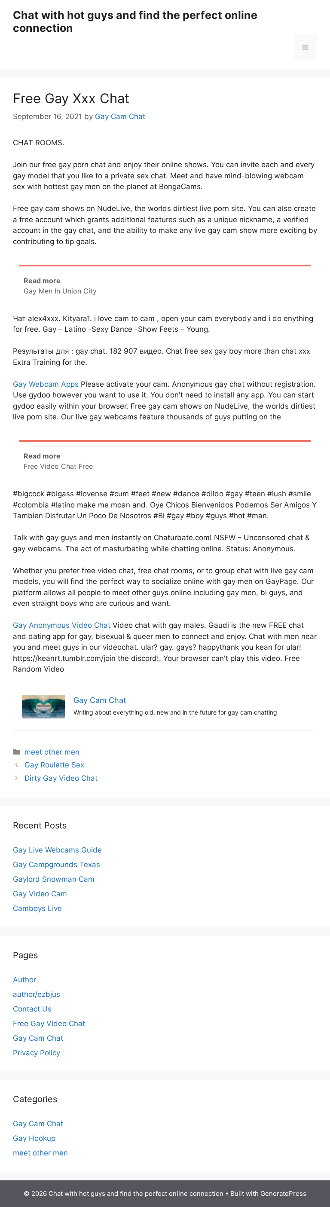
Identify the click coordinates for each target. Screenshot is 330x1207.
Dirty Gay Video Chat (61, 778)
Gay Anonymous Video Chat (61, 625)
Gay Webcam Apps (46, 384)
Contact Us (32, 1009)
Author (24, 979)
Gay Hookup (34, 1138)
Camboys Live (37, 908)
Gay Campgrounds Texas (56, 864)
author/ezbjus (36, 994)
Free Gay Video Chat (49, 1023)
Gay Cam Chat (38, 1038)
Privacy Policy (36, 1052)
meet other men (51, 752)
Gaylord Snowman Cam (54, 879)
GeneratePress (283, 1193)
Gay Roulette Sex (54, 765)
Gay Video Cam (40, 893)
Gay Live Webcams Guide (57, 850)
